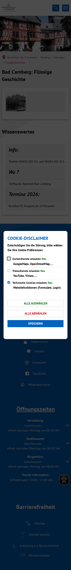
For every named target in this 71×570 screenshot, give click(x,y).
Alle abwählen (36, 313)
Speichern (35, 323)
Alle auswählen (35, 303)
